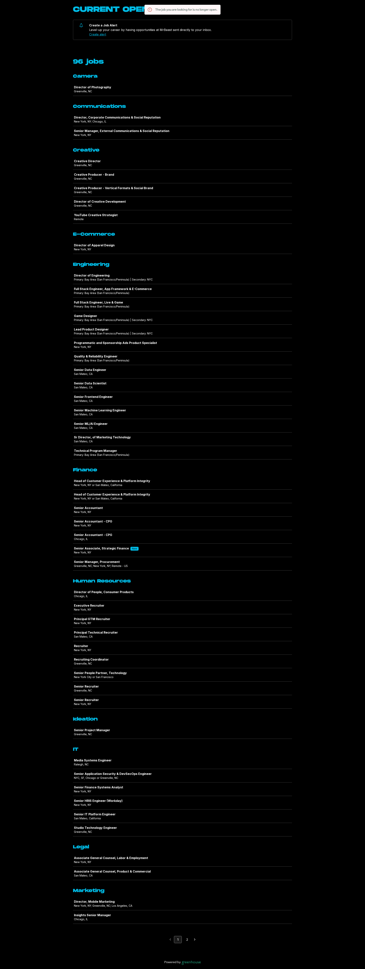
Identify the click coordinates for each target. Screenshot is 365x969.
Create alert (97, 34)
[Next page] (194, 939)
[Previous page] (170, 939)
